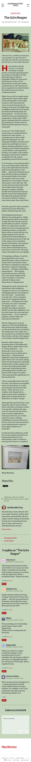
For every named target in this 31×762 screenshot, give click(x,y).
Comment (23, 731)
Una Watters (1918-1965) (15, 4)
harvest (21, 499)
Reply (4, 584)
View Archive (7, 529)
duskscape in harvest (11, 497)
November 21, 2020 (11, 22)
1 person (10, 580)
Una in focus (15, 13)
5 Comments (25, 22)
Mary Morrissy (9, 746)
